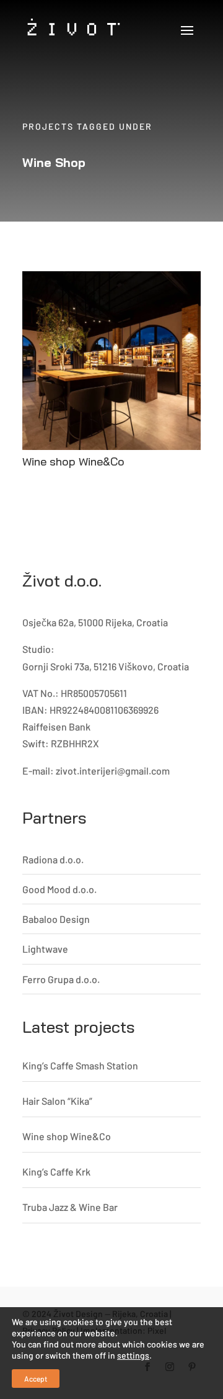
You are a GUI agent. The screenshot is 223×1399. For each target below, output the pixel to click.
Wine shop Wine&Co (73, 461)
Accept (35, 1378)
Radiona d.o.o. (53, 859)
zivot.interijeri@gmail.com (113, 770)
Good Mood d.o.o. (59, 889)
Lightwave (45, 949)
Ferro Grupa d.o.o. (61, 979)
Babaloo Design (56, 919)
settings (133, 1355)
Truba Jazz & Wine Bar (70, 1207)
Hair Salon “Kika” (57, 1101)
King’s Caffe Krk (56, 1171)
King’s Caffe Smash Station (80, 1065)
